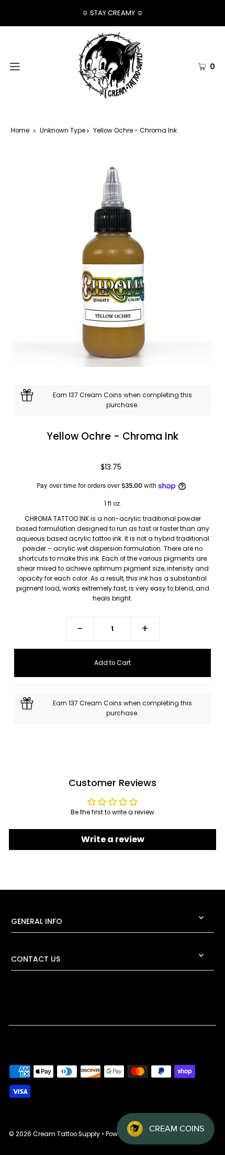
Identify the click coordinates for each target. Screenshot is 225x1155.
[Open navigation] (30, 65)
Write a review (112, 839)
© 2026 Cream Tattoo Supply (55, 1134)
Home (20, 130)
